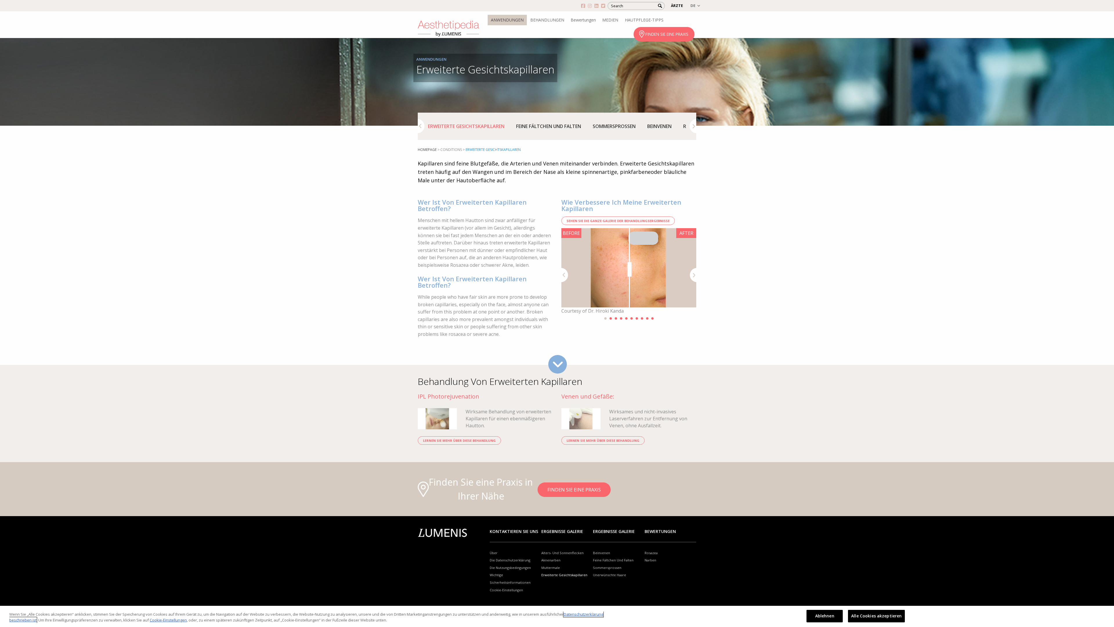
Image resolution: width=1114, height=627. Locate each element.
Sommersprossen (614, 126)
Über (494, 553)
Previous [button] (421, 126)
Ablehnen (824, 616)
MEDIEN (610, 20)
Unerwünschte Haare (609, 575)
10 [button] (652, 318)
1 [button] (605, 318)
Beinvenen (659, 126)
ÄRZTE (677, 5)
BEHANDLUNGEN (547, 20)
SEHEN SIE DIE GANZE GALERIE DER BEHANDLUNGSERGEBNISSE (618, 221)
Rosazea (651, 553)
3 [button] (616, 318)
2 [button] (611, 318)
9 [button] (647, 318)
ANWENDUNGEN (507, 20)
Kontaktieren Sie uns (514, 531)
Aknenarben (550, 560)
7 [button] (637, 318)
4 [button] (621, 318)
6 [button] (631, 318)
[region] (557, 616)
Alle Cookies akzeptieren (876, 616)
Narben (650, 560)
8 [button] (642, 318)
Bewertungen (583, 20)
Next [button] (693, 126)
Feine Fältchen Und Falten (548, 126)
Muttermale (550, 567)
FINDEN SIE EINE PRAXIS (666, 34)
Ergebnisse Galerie (562, 531)
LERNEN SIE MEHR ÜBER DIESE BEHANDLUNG (459, 440)
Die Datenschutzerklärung (510, 560)
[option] (466, 126)
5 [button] (626, 318)
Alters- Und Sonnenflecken (562, 553)
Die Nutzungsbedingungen (510, 567)
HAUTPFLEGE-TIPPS (644, 20)
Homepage (427, 149)
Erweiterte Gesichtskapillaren (466, 126)
